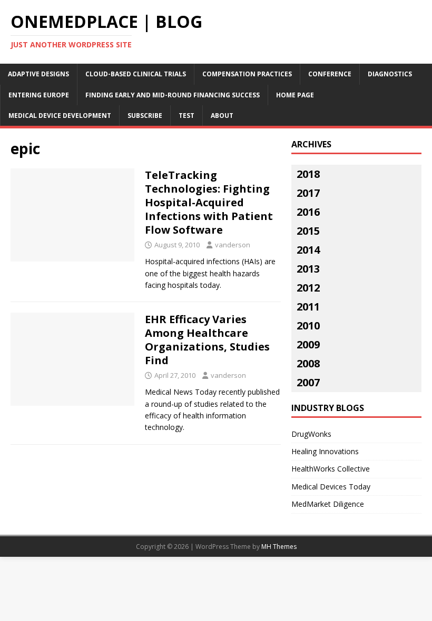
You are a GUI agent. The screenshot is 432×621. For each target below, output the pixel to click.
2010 (308, 325)
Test (186, 115)
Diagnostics (390, 73)
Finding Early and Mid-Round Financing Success (172, 95)
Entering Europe (38, 95)
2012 (308, 288)
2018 (308, 174)
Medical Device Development (59, 115)
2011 (308, 306)
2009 (308, 344)
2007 (308, 382)
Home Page (295, 95)
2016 (308, 212)
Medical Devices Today (330, 487)
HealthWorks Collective (330, 469)
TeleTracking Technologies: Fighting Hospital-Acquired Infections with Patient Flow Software (209, 202)
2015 (308, 231)
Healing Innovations (325, 451)
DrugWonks (311, 434)
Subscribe (144, 115)
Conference (329, 73)
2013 (308, 269)
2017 (308, 193)
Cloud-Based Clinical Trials (135, 73)
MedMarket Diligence (327, 504)
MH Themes (279, 546)
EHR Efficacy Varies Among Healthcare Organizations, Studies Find (207, 339)
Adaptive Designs (38, 73)
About (222, 115)
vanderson (232, 244)
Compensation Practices (247, 73)
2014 (308, 250)
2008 (308, 363)
